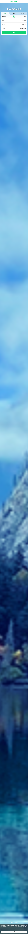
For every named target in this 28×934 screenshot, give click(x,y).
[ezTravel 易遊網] (14, 1)
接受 (14, 931)
